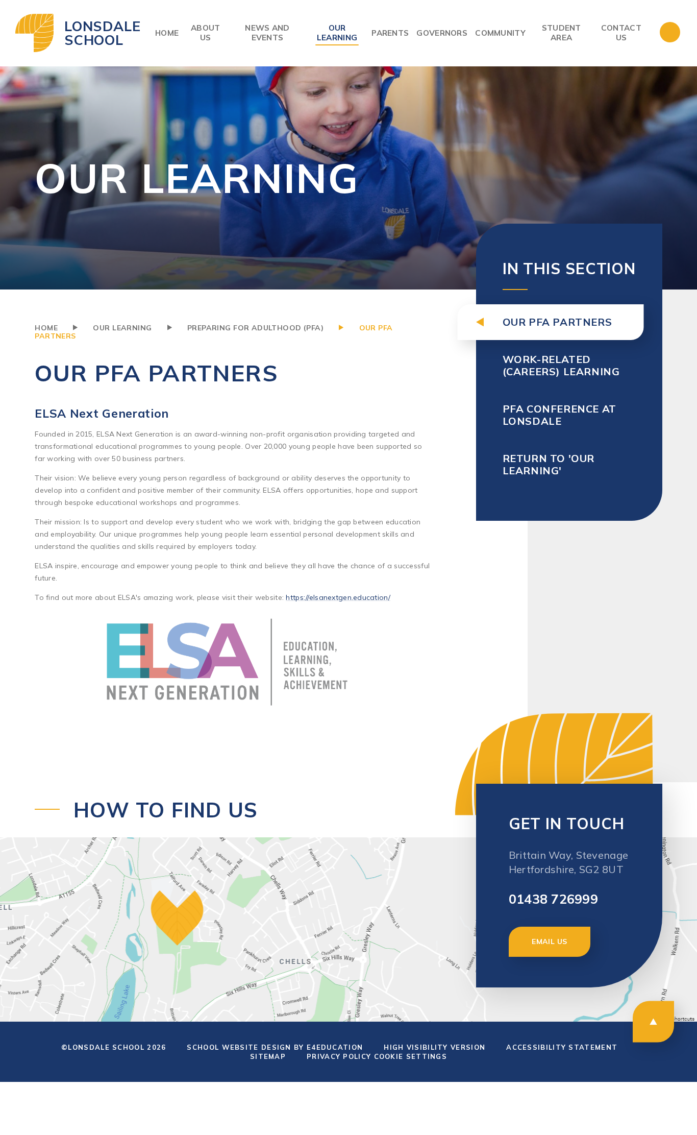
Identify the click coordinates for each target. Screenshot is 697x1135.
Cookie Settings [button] (410, 1056)
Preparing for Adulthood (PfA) (255, 327)
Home (46, 327)
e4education (335, 1047)
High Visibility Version (434, 1047)
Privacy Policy (339, 1056)
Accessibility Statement (561, 1047)
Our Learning (122, 327)
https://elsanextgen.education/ (338, 597)
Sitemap (268, 1056)
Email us (549, 941)
